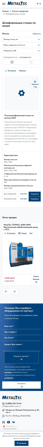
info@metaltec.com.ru (11, 406)
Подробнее (35, 194)
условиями (8, 378)
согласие (7, 372)
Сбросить (37, 33)
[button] (6, 291)
